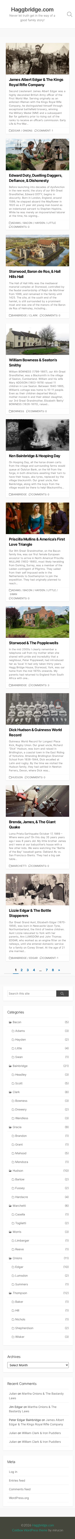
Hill (42, 1310)
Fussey (42, 1188)
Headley (42, 1074)
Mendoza (42, 1162)
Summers (42, 1284)
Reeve (42, 1249)
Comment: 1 (45, 130)
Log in (13, 1471)
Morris (41, 1231)
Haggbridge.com (43, 1525)
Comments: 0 (21, 226)
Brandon (42, 1135)
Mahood (42, 1153)
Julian (13, 1393)
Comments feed (20, 1489)
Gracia (41, 1127)
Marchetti (19, 865)
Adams (16, 222)
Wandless (42, 1118)
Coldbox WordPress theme (30, 1530)
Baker (42, 1301)
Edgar (16, 130)
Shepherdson (42, 1328)
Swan (13, 594)
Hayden (40, 222)
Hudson (17, 777)
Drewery (42, 1109)
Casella (42, 1214)
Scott (42, 1083)
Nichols (42, 1319)
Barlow (42, 1179)
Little (52, 222)
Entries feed (17, 1480)
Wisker (42, 1336)
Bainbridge (19, 315)
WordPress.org (19, 1498)
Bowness (18, 411)
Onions (27, 130)
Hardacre (42, 1197)
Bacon (27, 222)
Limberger (42, 1240)
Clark (33, 315)
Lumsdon (42, 1275)
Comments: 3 (40, 685)
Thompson (41, 1293)
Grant (42, 1144)
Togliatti (42, 1223)
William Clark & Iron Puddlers (41, 1433)
